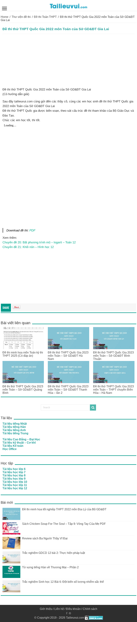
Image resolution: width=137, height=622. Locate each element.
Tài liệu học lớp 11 (14, 485)
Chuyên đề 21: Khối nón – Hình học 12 (28, 247)
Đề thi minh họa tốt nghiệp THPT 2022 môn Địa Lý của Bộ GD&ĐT (64, 509)
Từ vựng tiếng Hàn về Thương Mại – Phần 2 (50, 567)
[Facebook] (67, 613)
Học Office (9, 449)
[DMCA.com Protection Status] (94, 617)
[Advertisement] (68, 61)
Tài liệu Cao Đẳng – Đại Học (21, 439)
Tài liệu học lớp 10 (14, 481)
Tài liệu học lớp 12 (14, 488)
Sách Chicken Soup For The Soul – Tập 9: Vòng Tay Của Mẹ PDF (64, 523)
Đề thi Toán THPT (45, 16)
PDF (32, 230)
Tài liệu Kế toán (12, 445)
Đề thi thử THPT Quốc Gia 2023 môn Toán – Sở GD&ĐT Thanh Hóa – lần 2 (68, 389)
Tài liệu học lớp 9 (14, 478)
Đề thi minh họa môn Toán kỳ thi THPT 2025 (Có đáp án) (22, 354)
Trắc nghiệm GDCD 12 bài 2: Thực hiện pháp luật (53, 552)
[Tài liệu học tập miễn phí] (68, 5)
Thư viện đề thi (21, 16)
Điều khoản (73, 608)
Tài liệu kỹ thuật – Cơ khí (19, 442)
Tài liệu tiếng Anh (14, 430)
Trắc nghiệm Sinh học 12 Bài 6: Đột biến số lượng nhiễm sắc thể (63, 581)
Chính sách (90, 608)
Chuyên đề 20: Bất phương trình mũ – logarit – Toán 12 (39, 242)
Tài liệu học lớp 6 (14, 469)
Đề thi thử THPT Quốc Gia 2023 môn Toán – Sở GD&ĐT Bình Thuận (113, 355)
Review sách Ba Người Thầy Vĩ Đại (45, 538)
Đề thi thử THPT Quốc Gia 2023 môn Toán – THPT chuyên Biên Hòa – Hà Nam (113, 389)
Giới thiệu (46, 608)
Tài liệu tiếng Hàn (14, 426)
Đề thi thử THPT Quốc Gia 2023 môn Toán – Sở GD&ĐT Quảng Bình (22, 389)
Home (4, 16)
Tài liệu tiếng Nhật (14, 423)
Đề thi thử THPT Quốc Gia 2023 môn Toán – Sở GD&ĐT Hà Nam (68, 355)
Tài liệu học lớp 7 (14, 472)
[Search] (93, 407)
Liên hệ (59, 608)
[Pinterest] (69, 613)
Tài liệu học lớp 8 (14, 475)
